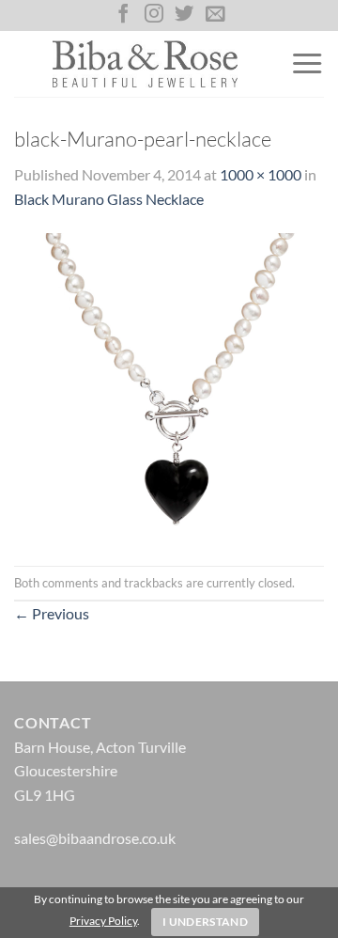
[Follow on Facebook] (123, 15)
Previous (51, 613)
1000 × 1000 (260, 174)
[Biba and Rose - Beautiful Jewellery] (145, 64)
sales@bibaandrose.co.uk (95, 838)
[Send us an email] (215, 15)
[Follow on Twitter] (184, 15)
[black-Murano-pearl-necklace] (169, 386)
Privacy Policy (103, 921)
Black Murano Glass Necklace (109, 199)
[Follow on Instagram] (154, 15)
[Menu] (307, 64)
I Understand (205, 922)
